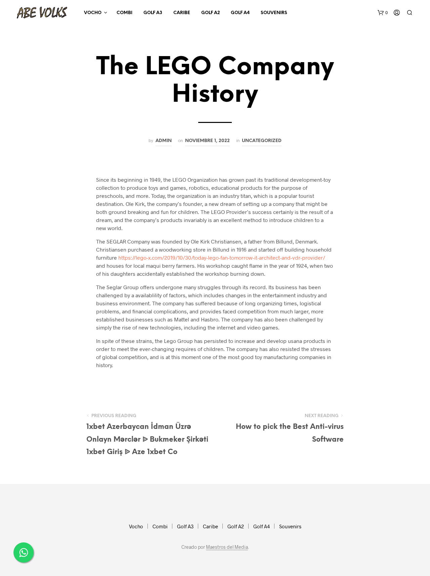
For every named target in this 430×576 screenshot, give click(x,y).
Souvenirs (274, 13)
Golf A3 (152, 13)
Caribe (181, 13)
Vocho (92, 13)
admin (164, 140)
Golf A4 (240, 13)
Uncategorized (262, 140)
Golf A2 (210, 13)
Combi (124, 13)
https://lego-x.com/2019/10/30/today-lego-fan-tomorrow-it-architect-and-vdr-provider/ (221, 257)
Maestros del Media (227, 547)
